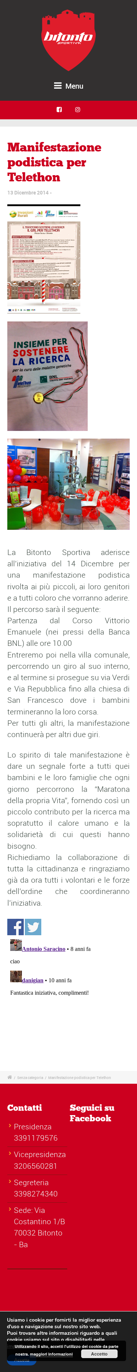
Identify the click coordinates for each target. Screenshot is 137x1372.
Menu (73, 86)
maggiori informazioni (51, 1354)
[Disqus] (68, 994)
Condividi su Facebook (15, 927)
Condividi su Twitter (33, 927)
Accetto (99, 1353)
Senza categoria (30, 1077)
